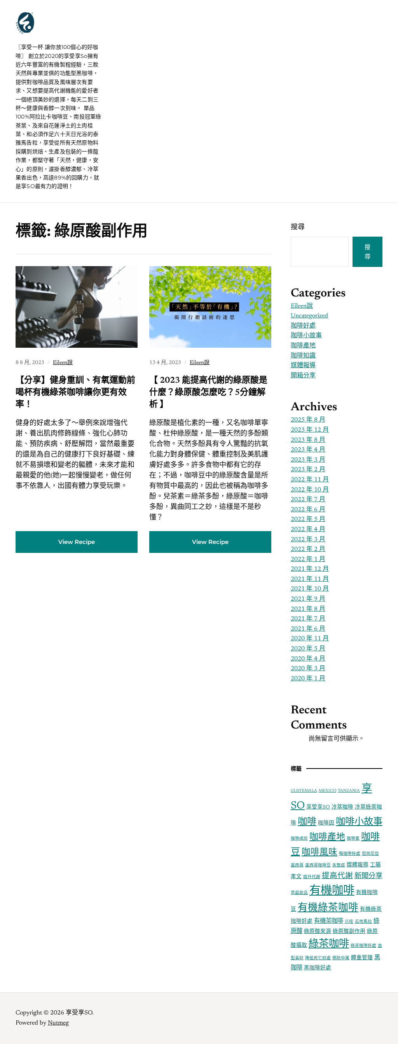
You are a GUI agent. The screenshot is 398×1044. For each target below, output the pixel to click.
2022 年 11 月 (310, 480)
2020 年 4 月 (308, 659)
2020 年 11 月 (310, 639)
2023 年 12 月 (310, 430)
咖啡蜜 (353, 839)
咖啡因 (326, 823)
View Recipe (76, 542)
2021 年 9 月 (308, 599)
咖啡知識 (303, 356)
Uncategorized (309, 316)
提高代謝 (337, 876)
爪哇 (349, 922)
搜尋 (298, 227)
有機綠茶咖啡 (328, 908)
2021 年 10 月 (310, 589)
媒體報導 (303, 366)
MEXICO (327, 791)
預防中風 (340, 958)
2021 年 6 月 (308, 629)
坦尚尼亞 (370, 854)
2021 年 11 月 (310, 579)
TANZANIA (349, 791)
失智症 (338, 865)
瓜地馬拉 (363, 922)
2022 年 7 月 (308, 500)
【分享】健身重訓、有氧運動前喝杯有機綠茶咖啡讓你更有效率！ (75, 392)
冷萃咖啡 (342, 807)
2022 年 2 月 (308, 549)
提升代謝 (311, 877)
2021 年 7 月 (308, 619)
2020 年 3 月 (308, 669)
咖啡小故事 (306, 336)
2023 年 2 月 (308, 470)
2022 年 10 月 (310, 490)
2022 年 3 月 (308, 540)
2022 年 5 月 (308, 519)
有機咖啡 (331, 891)
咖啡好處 (303, 326)
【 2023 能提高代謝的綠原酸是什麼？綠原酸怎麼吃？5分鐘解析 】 (208, 392)
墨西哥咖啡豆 (318, 865)
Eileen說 (63, 363)
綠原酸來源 (317, 931)
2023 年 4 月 (308, 450)
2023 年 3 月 (308, 460)
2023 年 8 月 (308, 440)
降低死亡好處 (318, 958)
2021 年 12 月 (310, 569)
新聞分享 (368, 876)
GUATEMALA (304, 791)
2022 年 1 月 (308, 559)
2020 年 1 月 (308, 679)
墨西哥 (297, 865)
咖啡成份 (299, 839)
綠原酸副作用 (349, 931)
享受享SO (62, 31)
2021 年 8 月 (308, 609)
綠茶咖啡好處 (363, 946)
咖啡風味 (319, 852)
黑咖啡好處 (317, 968)
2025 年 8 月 (308, 420)
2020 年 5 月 (308, 649)
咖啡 (307, 822)
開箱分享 (303, 376)
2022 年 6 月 (308, 510)
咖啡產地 (303, 346)
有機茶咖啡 (328, 921)
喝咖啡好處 (349, 854)
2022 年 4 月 (308, 529)
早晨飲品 (299, 893)
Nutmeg (58, 1023)
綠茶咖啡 (329, 944)
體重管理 (362, 958)
